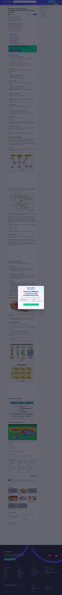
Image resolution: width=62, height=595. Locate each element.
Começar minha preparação (30, 304)
